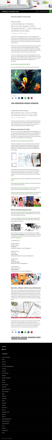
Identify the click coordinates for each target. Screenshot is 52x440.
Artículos (4, 364)
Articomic (4, 361)
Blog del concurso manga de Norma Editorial (20, 64)
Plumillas (4, 405)
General (3, 382)
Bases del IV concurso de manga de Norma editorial (22, 140)
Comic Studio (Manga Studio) (7, 366)
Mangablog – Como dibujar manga (10, 11)
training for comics (22, 338)
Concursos (13, 21)
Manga (3, 393)
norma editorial (34, 103)
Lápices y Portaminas (6, 389)
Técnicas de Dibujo (5, 421)
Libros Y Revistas (19, 110)
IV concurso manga (19, 103)
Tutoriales (18, 21)
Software (3, 416)
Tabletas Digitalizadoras (6, 418)
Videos (3, 432)
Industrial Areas (14, 178)
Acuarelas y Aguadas (6, 357)
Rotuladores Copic (5, 412)
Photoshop (4, 402)
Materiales (4, 396)
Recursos (4, 409)
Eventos (3, 380)
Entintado (4, 375)
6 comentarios (24, 33)
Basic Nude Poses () (19, 187)
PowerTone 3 (4, 407)
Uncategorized (5, 430)
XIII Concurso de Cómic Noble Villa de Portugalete (22, 212)
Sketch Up (4, 414)
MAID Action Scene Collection (17, 183)
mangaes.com (18, 237)
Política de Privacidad (44, 11)
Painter (3, 400)
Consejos (4, 370)
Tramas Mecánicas (5, 423)
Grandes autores (5, 384)
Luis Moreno (27, 103)
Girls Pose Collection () (23, 192)
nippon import (24, 337)
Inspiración (4, 386)
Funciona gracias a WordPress (7, 438)
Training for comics (15, 291)
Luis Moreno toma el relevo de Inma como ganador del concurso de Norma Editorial (26, 27)
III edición (30, 145)
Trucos (3, 425)
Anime (3, 359)
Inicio (37, 11)
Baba (13, 103)
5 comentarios (22, 117)
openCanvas (4, 398)
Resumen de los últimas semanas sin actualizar (24, 114)
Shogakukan (14, 338)
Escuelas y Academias (6, 377)
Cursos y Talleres (5, 373)
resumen (38, 337)
